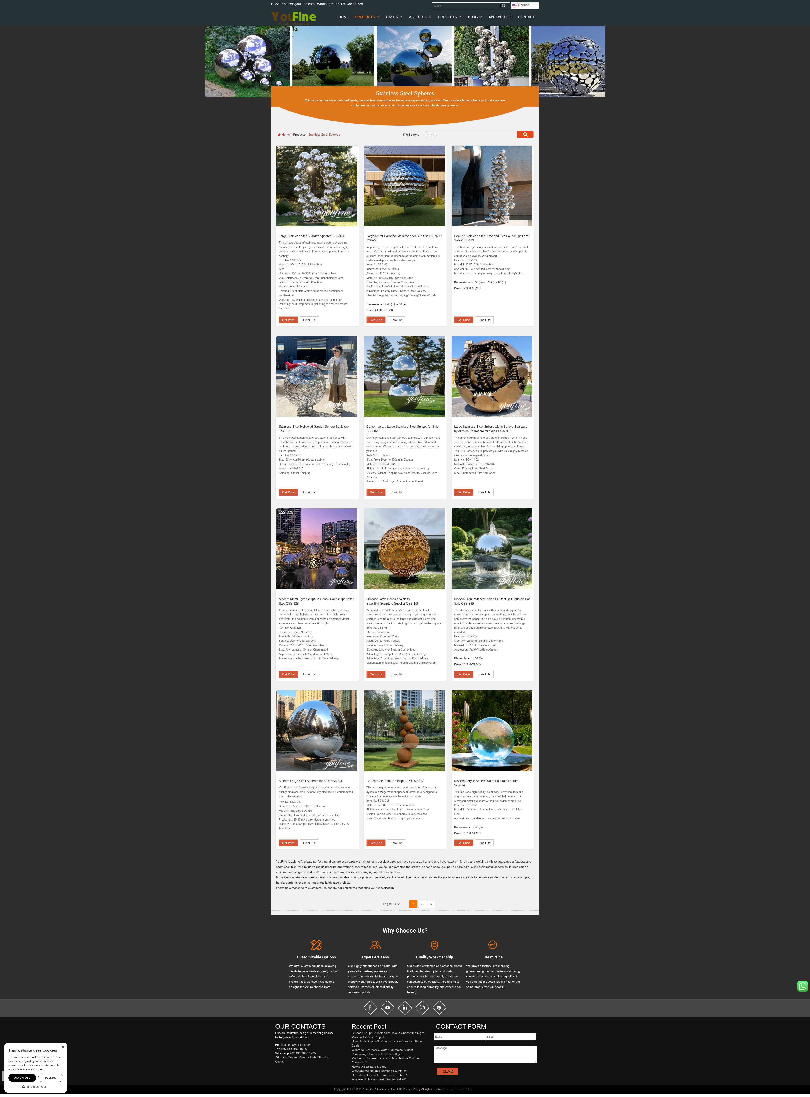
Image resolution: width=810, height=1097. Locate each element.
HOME (343, 17)
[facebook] (370, 1008)
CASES (392, 17)
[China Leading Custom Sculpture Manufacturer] (293, 18)
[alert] (36, 1068)
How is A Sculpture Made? (369, 1066)
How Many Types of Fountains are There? (380, 1075)
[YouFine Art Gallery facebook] (274, 1068)
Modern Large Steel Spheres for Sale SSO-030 (311, 781)
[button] (35, 1087)
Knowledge (500, 17)
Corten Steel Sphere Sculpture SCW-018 (394, 781)
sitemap (449, 1089)
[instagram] (422, 1008)
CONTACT (526, 17)
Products (365, 17)
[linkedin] (405, 1008)
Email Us (309, 320)
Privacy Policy (463, 1089)
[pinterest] (440, 1008)
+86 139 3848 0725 (294, 1049)
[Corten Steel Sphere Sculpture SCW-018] (404, 730)
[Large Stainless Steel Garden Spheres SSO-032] (316, 186)
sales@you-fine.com (298, 1044)
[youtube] (388, 1008)
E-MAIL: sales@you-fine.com (293, 4)
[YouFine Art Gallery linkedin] (277, 1068)
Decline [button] (51, 1077)
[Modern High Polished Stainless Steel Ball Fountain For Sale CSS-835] (492, 548)
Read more (38, 1069)
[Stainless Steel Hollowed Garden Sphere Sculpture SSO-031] (316, 376)
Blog (473, 17)
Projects (447, 17)
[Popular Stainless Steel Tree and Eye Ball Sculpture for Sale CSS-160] (492, 186)
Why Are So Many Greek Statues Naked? (379, 1079)
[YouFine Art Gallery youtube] (275, 1068)
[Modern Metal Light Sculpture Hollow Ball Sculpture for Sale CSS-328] (316, 548)
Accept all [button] (22, 1077)
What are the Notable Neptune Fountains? (380, 1071)
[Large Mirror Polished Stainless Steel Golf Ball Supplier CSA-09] (404, 186)
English (523, 5)
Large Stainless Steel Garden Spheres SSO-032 (312, 236)
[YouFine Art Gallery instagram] (276, 1068)
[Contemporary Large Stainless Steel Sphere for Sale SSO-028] (404, 376)
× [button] (62, 1047)
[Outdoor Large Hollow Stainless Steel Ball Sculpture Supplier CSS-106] (404, 548)
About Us (418, 17)
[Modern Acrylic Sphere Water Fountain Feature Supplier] (492, 730)
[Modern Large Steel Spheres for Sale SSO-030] (316, 730)
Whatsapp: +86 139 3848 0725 (340, 4)
